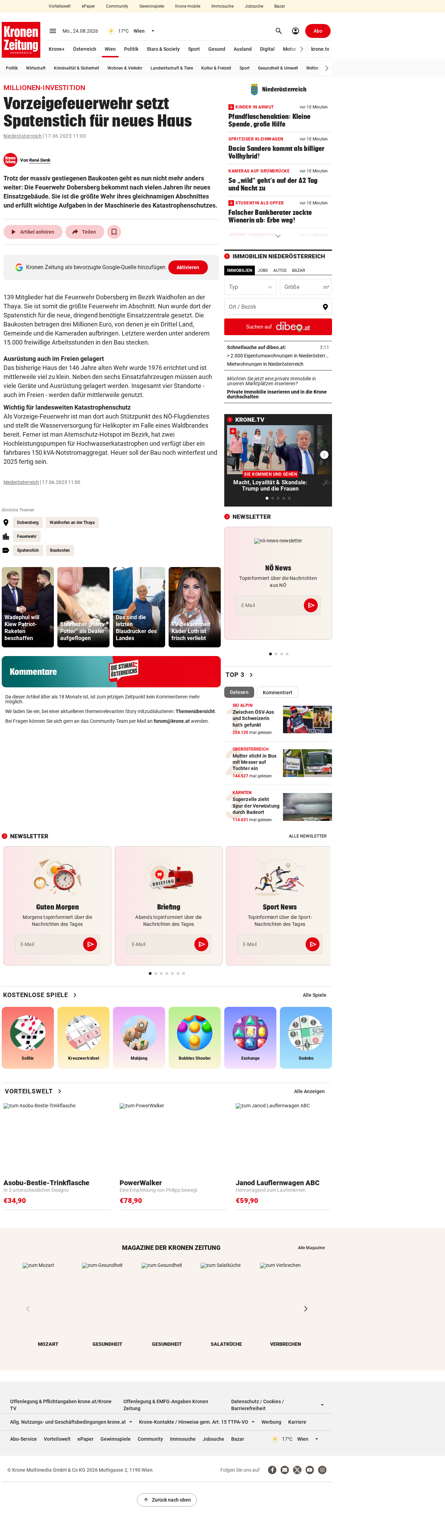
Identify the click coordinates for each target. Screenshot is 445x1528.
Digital (267, 49)
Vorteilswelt (60, 6)
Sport (194, 49)
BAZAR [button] (298, 270)
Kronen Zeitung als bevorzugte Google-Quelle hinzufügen (113, 267)
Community (117, 6)
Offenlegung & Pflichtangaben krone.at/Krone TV (61, 1405)
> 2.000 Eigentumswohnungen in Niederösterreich (278, 355)
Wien (110, 49)
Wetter (312, 68)
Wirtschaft (36, 68)
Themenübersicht (195, 711)
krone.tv (320, 49)
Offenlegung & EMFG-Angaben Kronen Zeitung (165, 1405)
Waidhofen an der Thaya (72, 522)
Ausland (243, 49)
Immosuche (222, 6)
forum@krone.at (172, 721)
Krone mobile (187, 6)
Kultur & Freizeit (216, 68)
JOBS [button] (263, 270)
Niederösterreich (22, 136)
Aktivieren (188, 267)
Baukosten (60, 550)
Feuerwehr (27, 536)
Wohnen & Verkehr (124, 68)
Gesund (216, 49)
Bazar (279, 6)
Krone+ (57, 49)
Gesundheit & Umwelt (278, 68)
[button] (302, 49)
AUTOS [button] (279, 270)
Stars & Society (163, 49)
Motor (289, 49)
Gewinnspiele (151, 6)
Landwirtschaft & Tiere (172, 68)
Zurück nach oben (167, 1500)
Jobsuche (254, 6)
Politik (131, 49)
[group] (28, 607)
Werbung (271, 1422)
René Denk (39, 160)
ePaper (88, 6)
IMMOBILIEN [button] (239, 270)
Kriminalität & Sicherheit (76, 68)
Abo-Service (23, 1439)
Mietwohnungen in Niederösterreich (278, 364)
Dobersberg (28, 522)
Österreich (84, 49)
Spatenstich (28, 550)
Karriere (297, 1422)
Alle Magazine (311, 1247)
